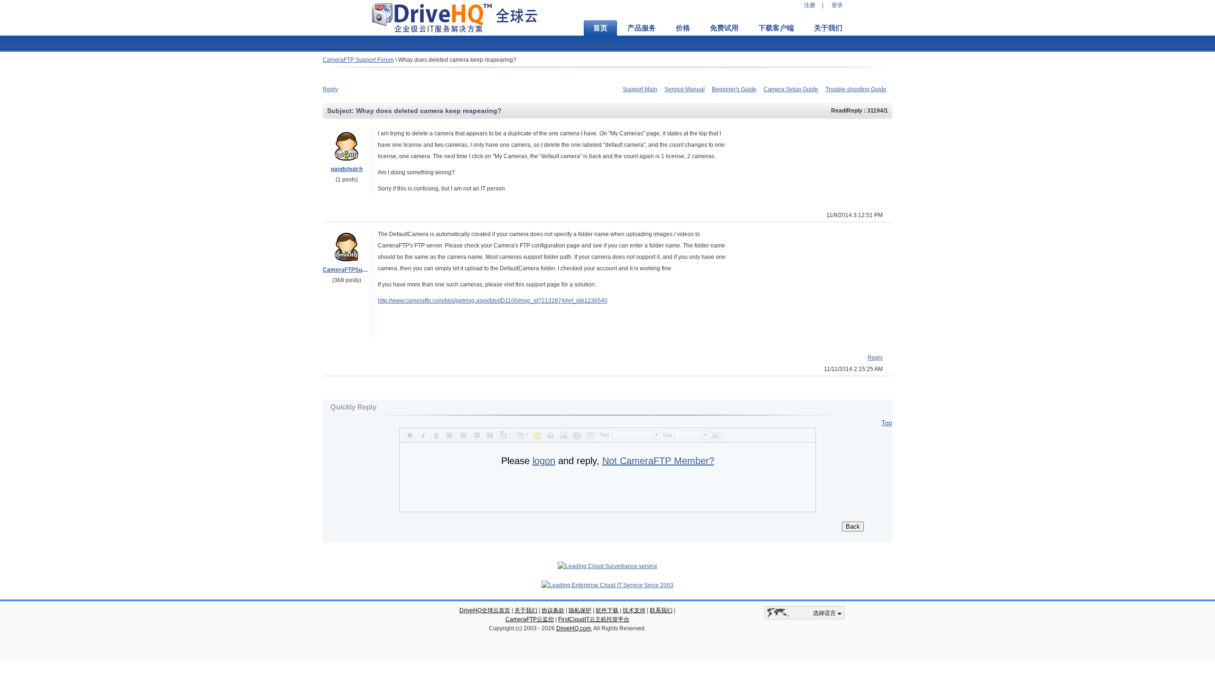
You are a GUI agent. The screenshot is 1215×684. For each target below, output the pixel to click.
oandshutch (347, 169)
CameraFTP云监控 (529, 619)
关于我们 (828, 28)
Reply (330, 89)
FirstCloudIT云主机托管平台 (593, 619)
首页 (600, 28)
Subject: (341, 110)
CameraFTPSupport (349, 269)
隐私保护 (580, 610)
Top (886, 423)
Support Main (640, 89)
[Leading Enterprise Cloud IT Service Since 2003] (607, 585)
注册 (809, 5)
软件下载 (607, 610)
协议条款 (553, 610)
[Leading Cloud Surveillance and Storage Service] (607, 566)
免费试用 (724, 28)
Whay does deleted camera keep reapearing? (457, 60)
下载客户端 (776, 28)
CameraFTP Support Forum (358, 60)
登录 (837, 5)
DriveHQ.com (573, 628)
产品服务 (641, 28)
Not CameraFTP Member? (658, 461)
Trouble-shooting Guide (856, 89)
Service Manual (684, 89)
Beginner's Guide (734, 89)
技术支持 (634, 610)
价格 (683, 28)
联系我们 (661, 610)
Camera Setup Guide (791, 89)
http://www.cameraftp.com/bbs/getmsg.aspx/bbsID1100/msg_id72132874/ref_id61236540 (493, 300)
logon (544, 461)
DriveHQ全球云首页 (484, 610)
